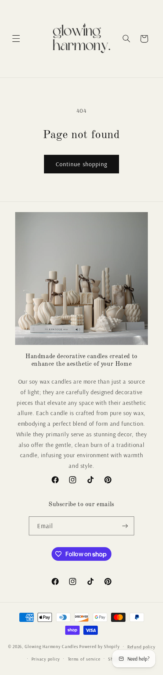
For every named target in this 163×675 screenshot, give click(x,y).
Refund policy (141, 647)
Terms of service (84, 659)
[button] (16, 38)
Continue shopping (81, 164)
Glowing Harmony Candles (51, 646)
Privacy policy (45, 659)
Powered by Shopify (99, 646)
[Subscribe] (125, 525)
